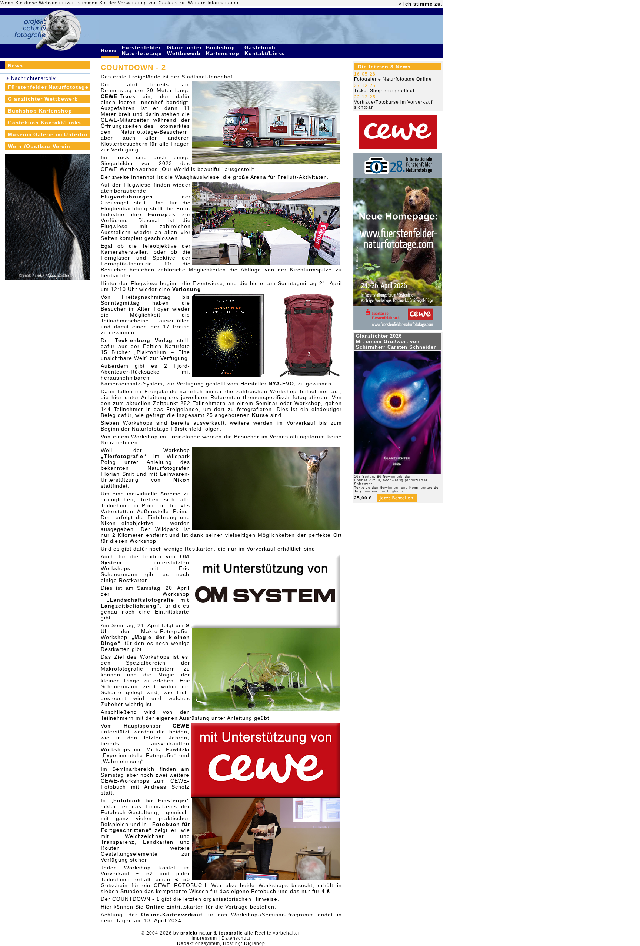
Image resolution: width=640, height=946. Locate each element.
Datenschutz (236, 938)
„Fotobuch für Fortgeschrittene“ (145, 827)
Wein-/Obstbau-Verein (39, 146)
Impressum (204, 938)
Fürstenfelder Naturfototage (143, 50)
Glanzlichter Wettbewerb (185, 50)
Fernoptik (162, 214)
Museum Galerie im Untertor (48, 134)
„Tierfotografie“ (123, 456)
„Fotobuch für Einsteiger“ (150, 800)
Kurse (260, 415)
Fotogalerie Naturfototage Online (393, 79)
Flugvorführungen (127, 197)
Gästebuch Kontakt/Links (265, 50)
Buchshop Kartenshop (223, 50)
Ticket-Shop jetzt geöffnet (384, 90)
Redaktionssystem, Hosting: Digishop (221, 943)
